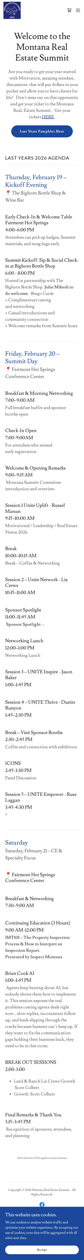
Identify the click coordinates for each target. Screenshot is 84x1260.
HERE (48, 117)
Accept (42, 1250)
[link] (12, 10)
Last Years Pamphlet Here (42, 131)
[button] (78, 10)
